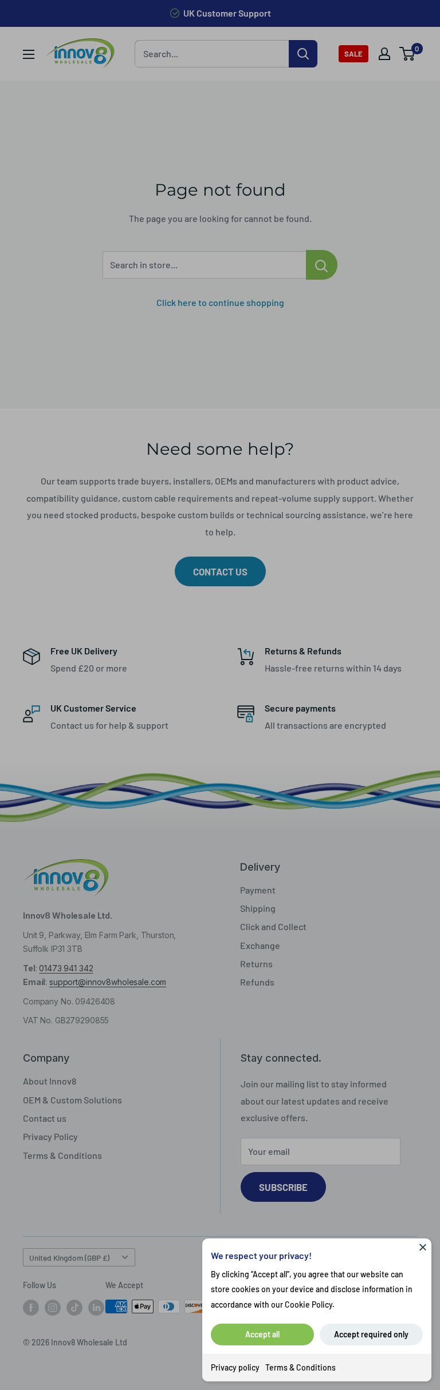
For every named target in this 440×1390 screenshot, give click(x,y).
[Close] (422, 1247)
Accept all (262, 1334)
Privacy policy (235, 1367)
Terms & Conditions (300, 1367)
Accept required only (371, 1334)
